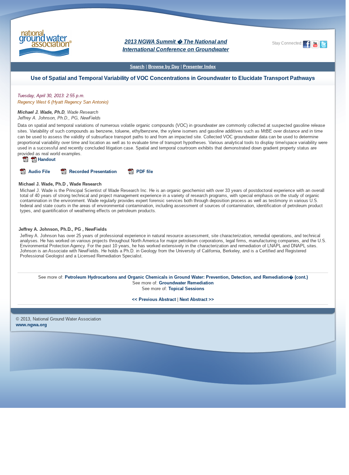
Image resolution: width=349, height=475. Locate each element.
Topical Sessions (186, 288)
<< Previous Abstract (154, 299)
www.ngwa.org (31, 324)
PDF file (144, 171)
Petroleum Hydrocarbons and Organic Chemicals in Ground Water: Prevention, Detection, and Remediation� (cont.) (186, 277)
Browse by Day (163, 66)
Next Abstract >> (197, 299)
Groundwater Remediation (186, 282)
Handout (46, 159)
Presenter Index (199, 66)
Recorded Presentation (93, 171)
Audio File (39, 171)
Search (137, 66)
